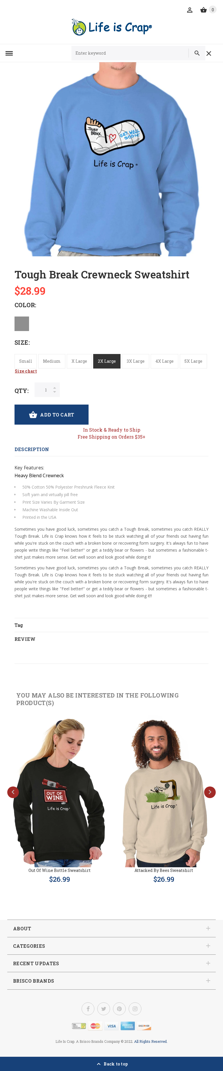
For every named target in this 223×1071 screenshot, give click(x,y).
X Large (79, 361)
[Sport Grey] (22, 324)
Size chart (26, 371)
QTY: (22, 390)
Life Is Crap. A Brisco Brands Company (87, 1041)
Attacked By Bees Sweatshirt (163, 870)
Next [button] (210, 792)
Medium (52, 361)
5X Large (193, 361)
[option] (111, 159)
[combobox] (128, 53)
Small (25, 361)
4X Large (164, 361)
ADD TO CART (57, 415)
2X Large (107, 361)
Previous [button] (13, 792)
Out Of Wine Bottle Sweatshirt (59, 870)
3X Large (136, 361)
